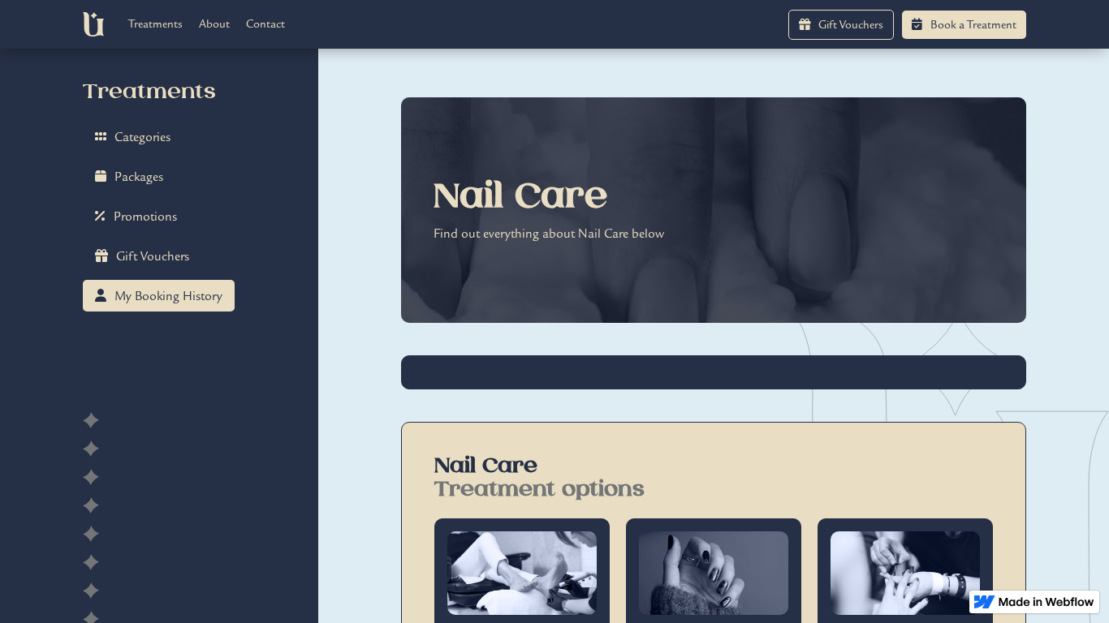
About (214, 24)
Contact (265, 24)
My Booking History (158, 296)
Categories (132, 137)
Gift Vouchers (841, 25)
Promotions (136, 216)
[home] (93, 24)
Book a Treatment (964, 25)
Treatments (155, 24)
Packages (129, 177)
